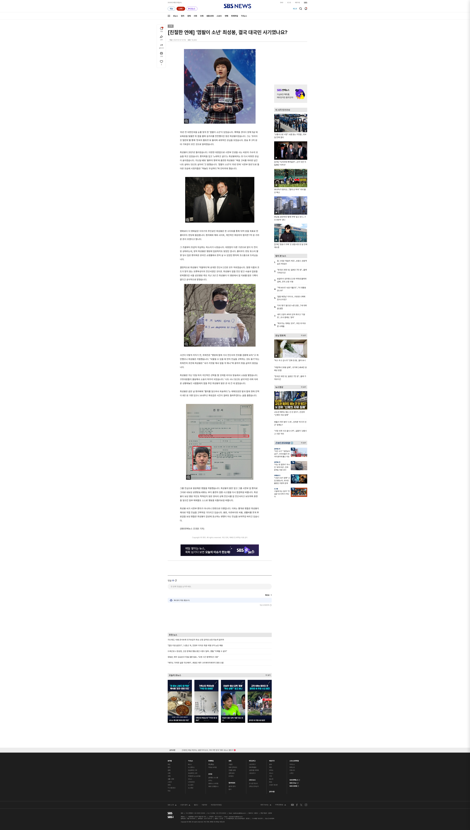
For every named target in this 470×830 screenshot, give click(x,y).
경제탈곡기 (277, 475)
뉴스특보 (190, 788)
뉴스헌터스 (191, 767)
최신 (169, 764)
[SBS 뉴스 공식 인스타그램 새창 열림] (306, 805)
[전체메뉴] (168, 16)
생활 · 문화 (171, 779)
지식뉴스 (292, 764)
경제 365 (232, 773)
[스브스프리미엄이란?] (292, 443)
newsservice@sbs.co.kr (236, 817)
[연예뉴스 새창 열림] (290, 94)
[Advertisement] (219, 619)
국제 (201, 16)
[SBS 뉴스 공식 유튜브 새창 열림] (292, 805)
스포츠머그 (252, 764)
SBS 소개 (172, 805)
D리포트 (231, 776)
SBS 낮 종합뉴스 (213, 786)
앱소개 (271, 779)
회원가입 (297, 2)
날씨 (270, 764)
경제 (189, 16)
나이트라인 (191, 782)
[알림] (305, 8)
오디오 (210, 773)
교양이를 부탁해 (254, 770)
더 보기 (267, 674)
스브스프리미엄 (294, 760)
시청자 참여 (185, 805)
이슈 (169, 791)
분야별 (170, 760)
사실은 (231, 764)
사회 (195, 16)
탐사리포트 (232, 782)
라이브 (271, 770)
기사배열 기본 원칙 (257, 818)
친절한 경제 (232, 770)
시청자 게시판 (273, 785)
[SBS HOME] (305, 2)
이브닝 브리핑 (212, 767)
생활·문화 (210, 16)
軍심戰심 (211, 764)
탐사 (230, 789)
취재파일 (234, 16)
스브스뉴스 (252, 779)
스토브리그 (252, 773)
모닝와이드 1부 (192, 770)
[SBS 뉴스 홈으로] (237, 6)
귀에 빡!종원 (252, 767)
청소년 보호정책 (269, 818)
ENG (281, 2)
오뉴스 (190, 779)
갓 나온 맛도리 (253, 783)
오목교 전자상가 (254, 786)
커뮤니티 (292, 770)
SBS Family (265, 805)
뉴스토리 (190, 785)
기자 (270, 776)
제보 (270, 767)
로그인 (289, 2)
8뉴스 (175, 16)
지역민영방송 (280, 805)
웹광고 (196, 805)
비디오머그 (252, 760)
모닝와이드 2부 (192, 773)
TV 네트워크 (171, 788)
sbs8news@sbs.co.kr (239, 813)
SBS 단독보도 (233, 767)
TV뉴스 (244, 16)
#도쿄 (295, 9)
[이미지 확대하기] (186, 121)
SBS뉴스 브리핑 (213, 783)
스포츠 (219, 16)
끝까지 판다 (232, 786)
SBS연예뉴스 (293, 779)
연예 (226, 16)
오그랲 (276, 489)
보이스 (210, 780)
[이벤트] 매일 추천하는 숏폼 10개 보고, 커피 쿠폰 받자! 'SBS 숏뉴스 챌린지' (207, 749)
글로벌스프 (277, 449)
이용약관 (204, 805)
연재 (230, 760)
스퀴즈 (291, 773)
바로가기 (271, 760)
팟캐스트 (292, 767)
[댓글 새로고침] (176, 580)
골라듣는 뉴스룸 (213, 778)
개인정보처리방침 (216, 805)
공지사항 (271, 792)
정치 (182, 16)
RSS (270, 782)
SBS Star (293, 782)
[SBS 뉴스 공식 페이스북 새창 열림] (297, 805)
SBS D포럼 (293, 785)
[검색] (300, 8)
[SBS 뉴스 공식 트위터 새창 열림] (301, 805)
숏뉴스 (271, 773)
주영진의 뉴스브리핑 (194, 776)
